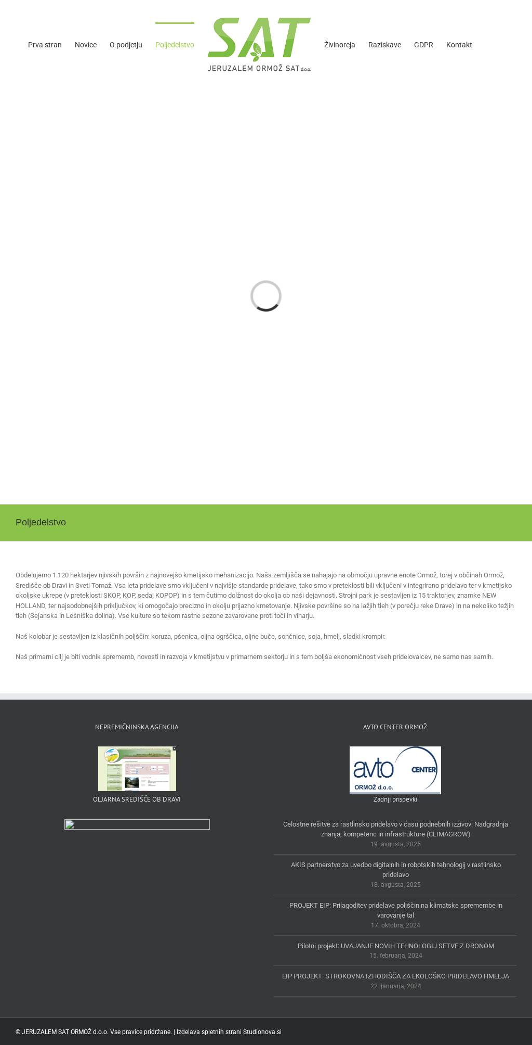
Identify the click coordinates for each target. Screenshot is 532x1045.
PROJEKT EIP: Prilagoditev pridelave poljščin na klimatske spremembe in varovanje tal (395, 910)
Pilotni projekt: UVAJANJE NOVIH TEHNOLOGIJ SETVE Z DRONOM (396, 946)
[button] (488, 44)
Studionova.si (262, 1032)
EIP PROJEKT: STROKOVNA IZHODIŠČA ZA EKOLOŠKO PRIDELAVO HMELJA (395, 976)
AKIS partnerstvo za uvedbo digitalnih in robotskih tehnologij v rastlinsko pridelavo (396, 870)
